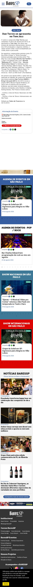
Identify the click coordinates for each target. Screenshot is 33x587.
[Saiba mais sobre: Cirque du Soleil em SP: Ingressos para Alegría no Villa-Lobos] (16, 193)
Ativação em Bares (6, 559)
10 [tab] (26, 218)
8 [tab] (20, 218)
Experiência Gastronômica (8, 557)
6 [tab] (15, 218)
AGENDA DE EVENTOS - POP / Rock (17, 229)
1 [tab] (2, 218)
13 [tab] (16, 221)
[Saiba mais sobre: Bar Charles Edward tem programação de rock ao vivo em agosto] (16, 241)
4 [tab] (10, 218)
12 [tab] (31, 218)
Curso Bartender (16, 531)
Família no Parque (22, 557)
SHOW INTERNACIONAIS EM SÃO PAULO (16, 324)
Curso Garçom (14, 533)
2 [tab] (5, 218)
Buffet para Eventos (6, 547)
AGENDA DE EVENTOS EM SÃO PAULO (16, 180)
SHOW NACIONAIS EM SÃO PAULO (16, 275)
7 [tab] (18, 218)
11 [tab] (28, 218)
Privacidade (13, 521)
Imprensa (21, 521)
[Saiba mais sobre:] (16, 288)
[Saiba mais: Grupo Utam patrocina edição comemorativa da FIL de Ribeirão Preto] (16, 451)
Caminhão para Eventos (17, 550)
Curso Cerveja (5, 533)
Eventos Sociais (5, 540)
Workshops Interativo (19, 545)
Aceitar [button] (6, 584)
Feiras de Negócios (6, 543)
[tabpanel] (16, 201)
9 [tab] (23, 218)
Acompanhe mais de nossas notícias (17, 497)
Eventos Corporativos (17, 540)
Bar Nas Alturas (5, 550)
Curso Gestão (23, 533)
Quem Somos (4, 521)
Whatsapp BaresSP (6, 523)
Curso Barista (26, 531)
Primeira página (5, 531)
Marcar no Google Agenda (12, 125)
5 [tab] (12, 218)
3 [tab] (7, 218)
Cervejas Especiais (6, 545)
